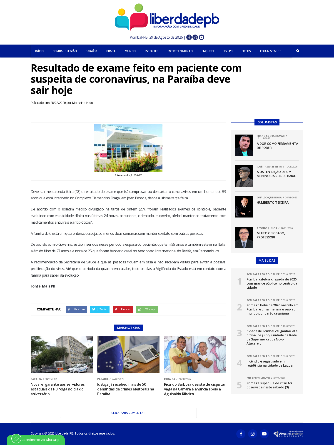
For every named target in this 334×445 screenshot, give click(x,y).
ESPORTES (151, 51)
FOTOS (246, 51)
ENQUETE (208, 51)
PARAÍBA (91, 51)
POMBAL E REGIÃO (64, 51)
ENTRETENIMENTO (180, 51)
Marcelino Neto (82, 102)
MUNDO (130, 51)
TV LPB (227, 51)
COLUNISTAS (268, 51)
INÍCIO (39, 51)
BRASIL (110, 51)
